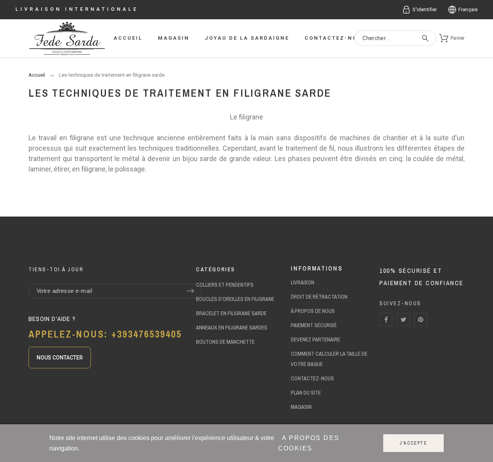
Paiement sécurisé (314, 325)
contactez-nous (312, 378)
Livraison (302, 282)
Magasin (301, 406)
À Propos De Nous (313, 310)
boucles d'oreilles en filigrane (235, 299)
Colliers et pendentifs (224, 284)
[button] (60, 357)
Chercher (426, 38)
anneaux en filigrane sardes (231, 327)
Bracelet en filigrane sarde (231, 313)
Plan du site (306, 392)
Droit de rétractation (319, 296)
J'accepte (413, 443)
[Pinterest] (420, 319)
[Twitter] (403, 319)
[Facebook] (385, 319)
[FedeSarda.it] (67, 38)
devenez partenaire (315, 339)
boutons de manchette (225, 341)
